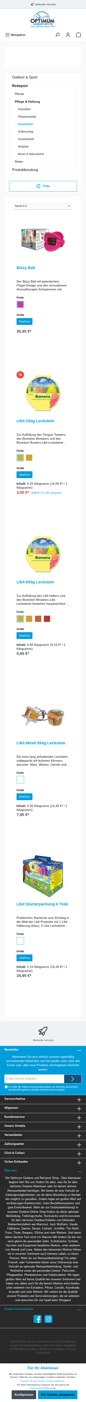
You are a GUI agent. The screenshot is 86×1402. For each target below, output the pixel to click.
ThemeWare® (43, 1352)
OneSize (24, 321)
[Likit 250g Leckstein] (43, 393)
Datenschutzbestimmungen (36, 1086)
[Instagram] (48, 1319)
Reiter (19, 161)
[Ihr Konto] (68, 34)
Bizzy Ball (26, 268)
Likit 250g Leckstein (35, 421)
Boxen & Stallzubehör (31, 154)
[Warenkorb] (78, 34)
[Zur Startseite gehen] (43, 19)
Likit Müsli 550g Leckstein (41, 743)
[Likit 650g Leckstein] (43, 554)
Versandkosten (68, 1341)
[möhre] (38, 619)
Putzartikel (24, 109)
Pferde (19, 94)
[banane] (20, 457)
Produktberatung (25, 170)
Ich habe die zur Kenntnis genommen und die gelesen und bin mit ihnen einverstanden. (43, 1088)
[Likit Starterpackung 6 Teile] (43, 876)
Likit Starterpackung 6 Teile (42, 904)
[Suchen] (57, 34)
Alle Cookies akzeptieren (58, 1394)
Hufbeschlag (25, 131)
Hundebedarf (26, 139)
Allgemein (11, 1107)
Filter (46, 186)
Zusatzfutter (25, 124)
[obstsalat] (47, 619)
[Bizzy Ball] (43, 240)
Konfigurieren (24, 1394)
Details (43, 354)
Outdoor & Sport (24, 77)
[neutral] (20, 779)
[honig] (29, 457)
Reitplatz (23, 146)
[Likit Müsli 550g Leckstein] (43, 715)
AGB (18, 1089)
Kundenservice (14, 1116)
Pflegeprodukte (27, 116)
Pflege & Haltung (27, 101)
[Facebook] (38, 1319)
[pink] (20, 304)
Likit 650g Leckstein (35, 582)
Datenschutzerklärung (41, 1388)
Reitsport (20, 86)
